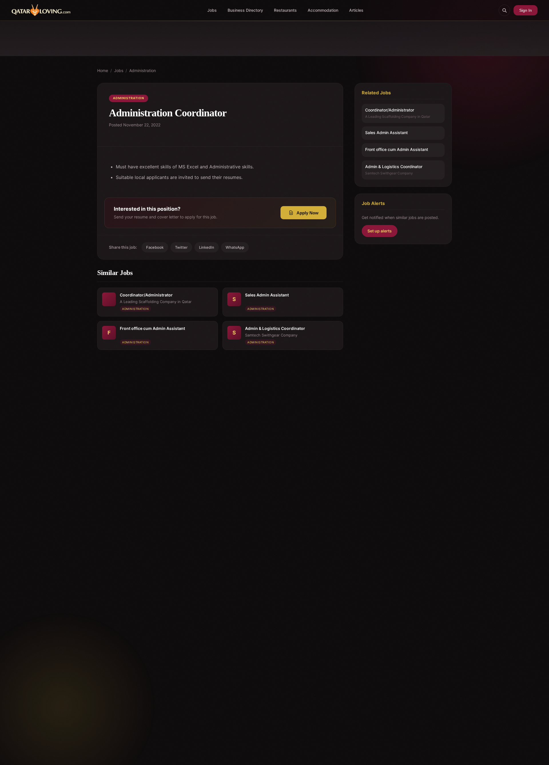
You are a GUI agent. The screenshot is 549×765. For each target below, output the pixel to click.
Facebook (155, 247)
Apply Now (308, 212)
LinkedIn (206, 247)
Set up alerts (379, 231)
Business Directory (245, 10)
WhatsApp (235, 247)
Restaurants (285, 10)
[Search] (504, 10)
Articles (356, 10)
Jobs (212, 10)
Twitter (181, 247)
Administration (142, 70)
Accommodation (323, 10)
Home (102, 70)
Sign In (525, 10)
